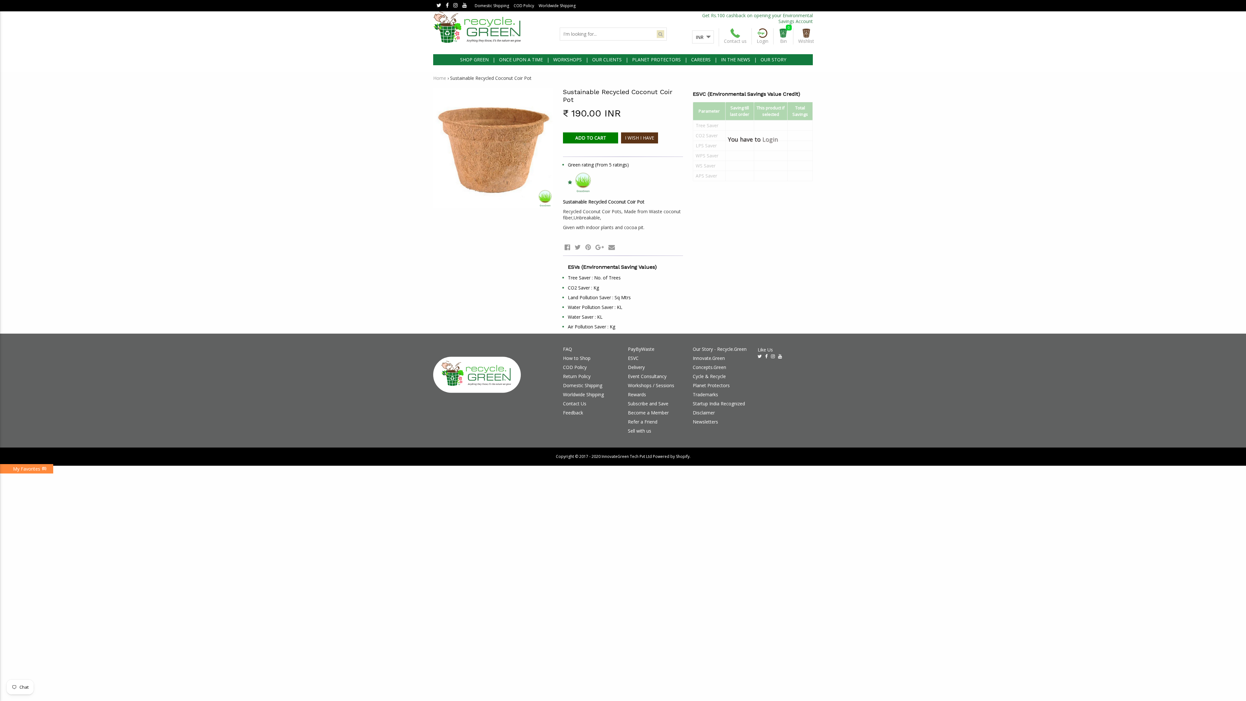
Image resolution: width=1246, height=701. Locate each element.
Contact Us (574, 403)
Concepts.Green (709, 367)
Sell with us (639, 431)
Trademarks (705, 394)
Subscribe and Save (648, 403)
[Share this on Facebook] (567, 247)
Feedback (573, 413)
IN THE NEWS (735, 59)
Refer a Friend (642, 422)
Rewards (637, 394)
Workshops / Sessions (651, 385)
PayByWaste (641, 349)
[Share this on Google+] (599, 247)
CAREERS (701, 59)
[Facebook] (447, 5)
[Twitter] (438, 5)
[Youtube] (464, 5)
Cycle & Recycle (709, 376)
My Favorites (26, 469)
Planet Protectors (711, 385)
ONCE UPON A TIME (521, 59)
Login (770, 139)
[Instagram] (455, 5)
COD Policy (524, 5)
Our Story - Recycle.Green (720, 349)
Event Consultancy (647, 376)
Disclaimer (704, 413)
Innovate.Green (709, 358)
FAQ (567, 349)
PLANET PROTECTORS (656, 59)
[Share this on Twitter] (578, 247)
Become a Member (648, 413)
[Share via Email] (611, 247)
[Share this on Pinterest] (588, 247)
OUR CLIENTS (607, 59)
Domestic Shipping (492, 5)
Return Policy (577, 376)
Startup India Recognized (719, 403)
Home (439, 78)
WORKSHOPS (567, 59)
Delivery (636, 367)
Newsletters (705, 422)
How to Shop (577, 358)
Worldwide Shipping (557, 5)
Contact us (735, 41)
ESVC (633, 358)
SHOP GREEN (474, 59)
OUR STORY (773, 59)
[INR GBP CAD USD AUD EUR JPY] (703, 37)
